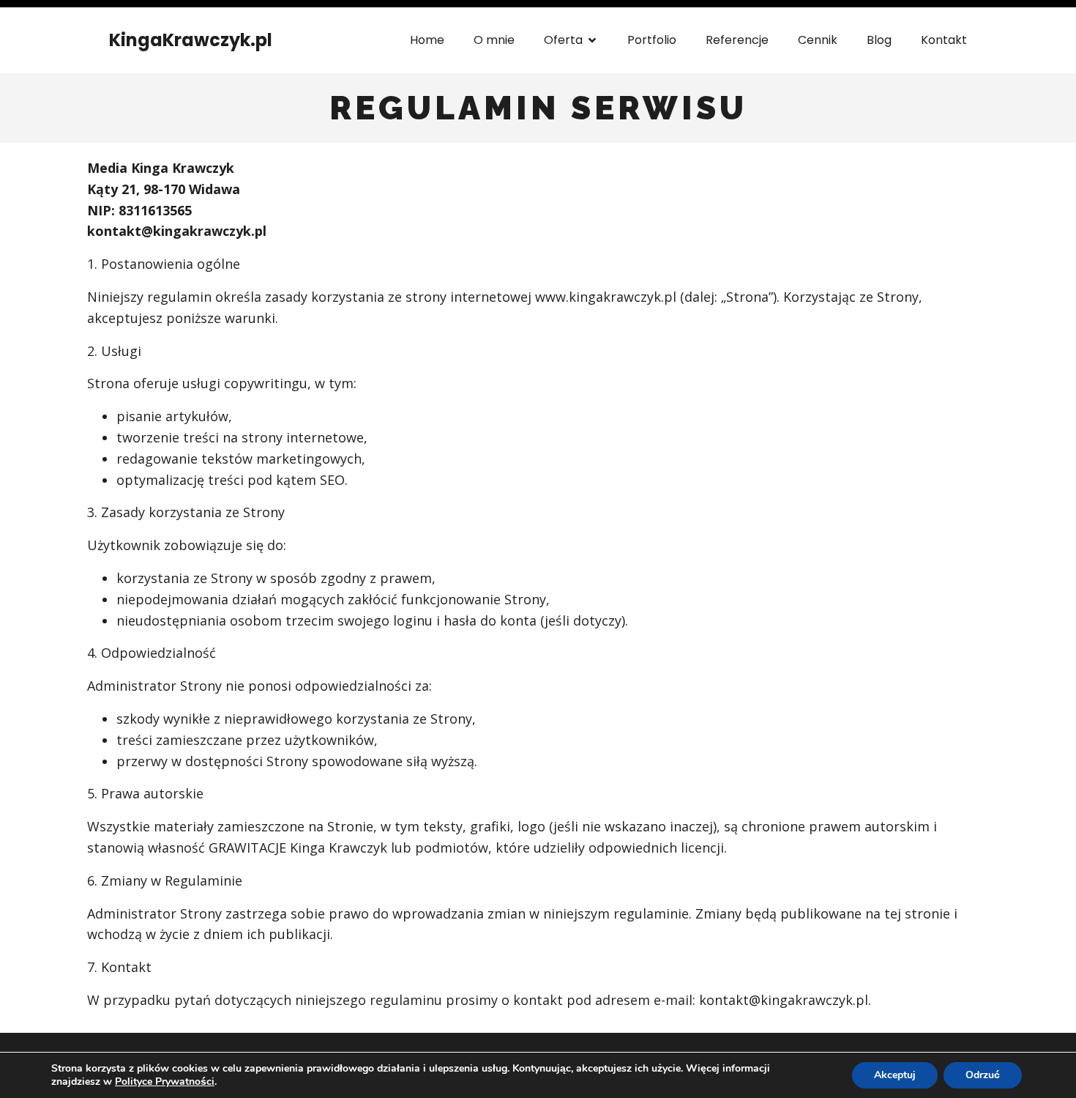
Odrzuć (982, 1075)
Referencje (737, 39)
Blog (879, 39)
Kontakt (944, 39)
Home (427, 39)
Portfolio (651, 39)
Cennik (817, 39)
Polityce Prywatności (164, 1081)
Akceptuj (895, 1075)
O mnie (494, 39)
